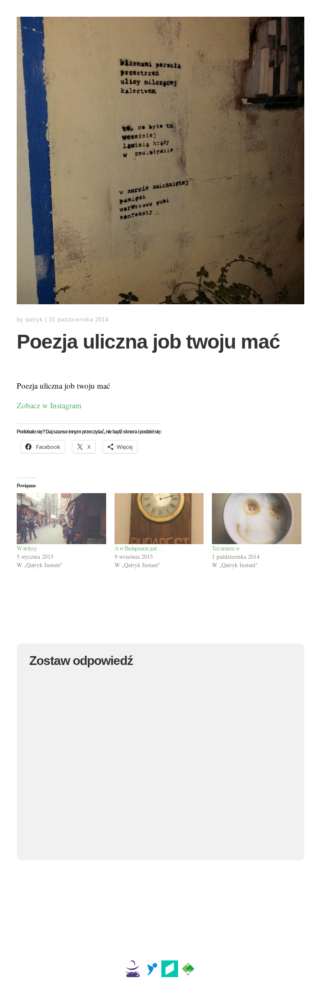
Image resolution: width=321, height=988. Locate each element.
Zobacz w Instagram (49, 405)
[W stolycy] (61, 518)
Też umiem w (225, 548)
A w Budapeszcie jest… (138, 548)
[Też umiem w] (256, 518)
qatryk (34, 319)
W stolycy (27, 548)
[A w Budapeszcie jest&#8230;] (159, 518)
